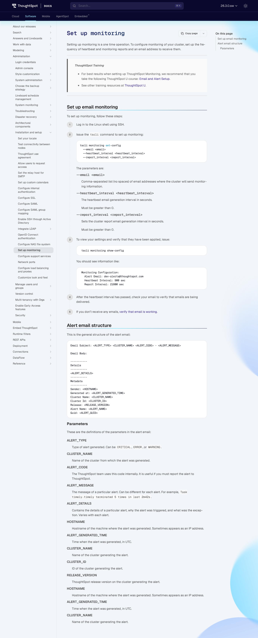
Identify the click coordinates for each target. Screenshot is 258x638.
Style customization (27, 74)
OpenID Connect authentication (28, 236)
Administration (21, 56)
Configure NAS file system (34, 244)
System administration (28, 80)
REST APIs (19, 339)
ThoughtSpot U (135, 85)
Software (30, 16)
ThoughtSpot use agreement (28, 155)
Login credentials (25, 62)
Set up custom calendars (33, 182)
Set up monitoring (29, 250)
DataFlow (19, 357)
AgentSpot (62, 16)
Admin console (24, 68)
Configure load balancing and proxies (33, 269)
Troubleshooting (25, 111)
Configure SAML (28, 203)
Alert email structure (230, 43)
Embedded (81, 16)
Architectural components (23, 124)
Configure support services (34, 256)
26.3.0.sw (227, 6)
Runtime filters (21, 334)
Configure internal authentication (28, 189)
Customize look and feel (33, 277)
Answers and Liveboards (27, 38)
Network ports (26, 262)
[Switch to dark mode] (246, 6)
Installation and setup (28, 132)
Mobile (46, 16)
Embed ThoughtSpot (25, 328)
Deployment (20, 346)
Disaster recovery (26, 117)
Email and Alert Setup (154, 79)
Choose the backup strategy (27, 87)
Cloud (15, 16)
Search (17, 32)
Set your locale (27, 138)
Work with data (22, 44)
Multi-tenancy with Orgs (29, 299)
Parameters (227, 48)
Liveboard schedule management (27, 97)
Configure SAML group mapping (31, 211)
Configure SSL (27, 198)
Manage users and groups (26, 286)
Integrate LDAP (27, 228)
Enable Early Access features (27, 307)
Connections (20, 351)
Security (20, 315)
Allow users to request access (31, 165)
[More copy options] (203, 33)
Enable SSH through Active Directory (34, 220)
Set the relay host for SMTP (31, 174)
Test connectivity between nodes (34, 146)
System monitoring (26, 105)
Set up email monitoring (232, 38)
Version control (24, 293)
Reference (19, 363)
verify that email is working (138, 312)
